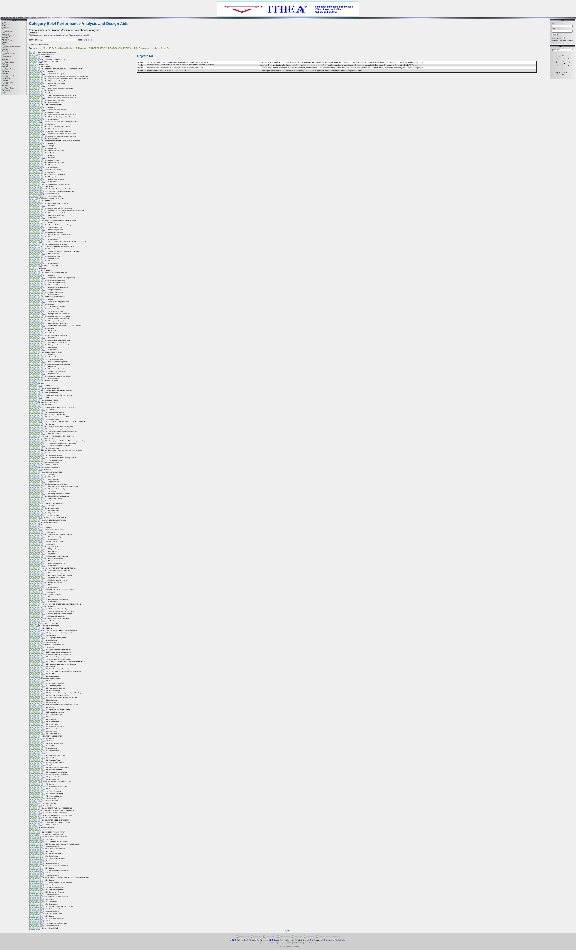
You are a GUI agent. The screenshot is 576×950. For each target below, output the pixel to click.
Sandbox (5, 42)
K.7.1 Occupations (51, 901)
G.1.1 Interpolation (51, 477)
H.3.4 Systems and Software (55, 577)
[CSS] (296, 936)
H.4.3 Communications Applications (57, 599)
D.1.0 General (50, 275)
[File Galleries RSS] (290, 940)
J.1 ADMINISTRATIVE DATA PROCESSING (57, 808)
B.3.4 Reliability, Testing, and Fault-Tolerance (60, 117)
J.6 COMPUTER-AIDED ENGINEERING (55, 820)
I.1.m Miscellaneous (52, 642)
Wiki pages (35, 35)
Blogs (12, 62)
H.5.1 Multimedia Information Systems (58, 609)
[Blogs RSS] (245, 940)
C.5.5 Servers (49, 261)
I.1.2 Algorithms (50, 635)
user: (553, 23)
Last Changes (7, 36)
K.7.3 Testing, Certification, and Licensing (59, 906)
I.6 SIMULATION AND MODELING (54, 755)
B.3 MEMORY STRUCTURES (52, 105)
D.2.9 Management (51, 330)
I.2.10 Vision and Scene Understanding (58, 652)
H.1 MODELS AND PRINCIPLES (53, 529)
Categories (5, 27)
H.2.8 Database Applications (55, 563)
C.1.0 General (50, 206)
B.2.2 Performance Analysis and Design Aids (60, 95)
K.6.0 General (49, 880)
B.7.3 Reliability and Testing (54, 179)
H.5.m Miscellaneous (52, 621)
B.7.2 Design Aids (51, 177)
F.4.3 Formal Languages (53, 460)
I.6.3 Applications (51, 765)
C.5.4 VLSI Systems (52, 258)
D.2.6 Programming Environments (56, 323)
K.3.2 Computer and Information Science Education (62, 844)
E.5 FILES (45, 398)
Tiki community (41, 18)
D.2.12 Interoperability (52, 309)
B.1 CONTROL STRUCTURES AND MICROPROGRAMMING (63, 69)
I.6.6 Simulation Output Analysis (56, 772)
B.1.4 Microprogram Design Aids (56, 81)
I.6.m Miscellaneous (52, 779)
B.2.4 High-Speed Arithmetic (54, 100)
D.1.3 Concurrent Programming (55, 282)
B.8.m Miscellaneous (52, 194)
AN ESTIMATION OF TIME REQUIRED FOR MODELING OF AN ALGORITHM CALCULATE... (179, 62)
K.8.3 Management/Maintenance (56, 923)
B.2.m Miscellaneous (52, 102)
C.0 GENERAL (47, 201)
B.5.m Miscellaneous (52, 153)
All (30, 35)
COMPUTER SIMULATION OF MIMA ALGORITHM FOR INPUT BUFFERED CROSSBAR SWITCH (180, 65)
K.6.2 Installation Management (55, 885)
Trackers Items (74, 35)
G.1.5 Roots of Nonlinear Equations (57, 489)
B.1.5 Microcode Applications (55, 83)
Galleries (5, 49)
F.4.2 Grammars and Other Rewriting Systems (60, 458)
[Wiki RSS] (233, 940)
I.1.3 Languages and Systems (55, 637)
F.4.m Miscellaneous (52, 462)
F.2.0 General (49, 424)
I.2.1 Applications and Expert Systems (58, 649)
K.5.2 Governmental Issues (54, 873)
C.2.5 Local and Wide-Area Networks (57, 234)
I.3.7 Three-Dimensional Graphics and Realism (61, 697)
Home (4, 22)
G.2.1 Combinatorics (52, 508)
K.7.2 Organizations (51, 904)
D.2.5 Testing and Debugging (55, 321)
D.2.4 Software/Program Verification (57, 318)
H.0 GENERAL (47, 527)
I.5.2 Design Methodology (54, 743)
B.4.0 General (50, 124)
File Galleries (14, 76)
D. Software (43, 268)
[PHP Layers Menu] (328, 936)
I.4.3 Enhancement (51, 717)
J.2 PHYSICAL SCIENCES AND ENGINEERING (58, 810)
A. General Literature (46, 54)
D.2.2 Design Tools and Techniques (57, 314)
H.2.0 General (50, 544)
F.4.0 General (49, 453)
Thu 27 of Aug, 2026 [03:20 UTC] (58, 18)
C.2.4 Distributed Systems (54, 232)
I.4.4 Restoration (51, 719)
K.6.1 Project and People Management (58, 882)
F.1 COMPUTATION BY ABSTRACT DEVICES (58, 407)
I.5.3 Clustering (50, 745)
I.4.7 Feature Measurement (54, 726)
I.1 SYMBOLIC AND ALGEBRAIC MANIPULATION (59, 630)
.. (29, 50)
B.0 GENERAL (47, 66)
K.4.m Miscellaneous (52, 863)
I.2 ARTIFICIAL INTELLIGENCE (53, 645)
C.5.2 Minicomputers (52, 254)
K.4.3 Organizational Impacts (55, 858)
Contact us (5, 24)
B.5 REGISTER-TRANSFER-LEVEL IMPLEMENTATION (61, 141)
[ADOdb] (284, 936)
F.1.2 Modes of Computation (55, 414)
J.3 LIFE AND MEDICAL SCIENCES (54, 813)
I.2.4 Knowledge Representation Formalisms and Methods (65, 661)
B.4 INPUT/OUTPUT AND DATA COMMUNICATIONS (110, 48)
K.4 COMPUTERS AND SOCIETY (53, 849)
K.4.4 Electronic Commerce (54, 861)
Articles (12, 53)
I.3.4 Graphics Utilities (52, 690)
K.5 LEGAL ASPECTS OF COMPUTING (55, 865)
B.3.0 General (50, 107)
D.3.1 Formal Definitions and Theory (57, 340)
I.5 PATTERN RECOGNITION (52, 736)
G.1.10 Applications (51, 479)
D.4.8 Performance (51, 374)
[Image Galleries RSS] (270, 940)
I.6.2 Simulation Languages (54, 762)
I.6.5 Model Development (53, 769)
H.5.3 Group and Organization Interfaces (59, 613)
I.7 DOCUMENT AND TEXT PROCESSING (56, 781)
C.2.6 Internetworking (52, 237)
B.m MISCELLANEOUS (53, 196)
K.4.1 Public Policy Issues (53, 853)
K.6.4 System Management (54, 889)
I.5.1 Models (49, 741)
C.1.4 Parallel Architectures (54, 215)
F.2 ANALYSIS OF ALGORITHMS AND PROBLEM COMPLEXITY (64, 422)
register (555, 40)
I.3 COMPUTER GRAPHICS (51, 678)
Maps (12, 83)
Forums (12, 69)
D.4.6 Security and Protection (55, 369)
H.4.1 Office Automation (53, 594)
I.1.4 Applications (51, 640)
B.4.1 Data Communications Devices (57, 126)
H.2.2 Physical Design (52, 549)
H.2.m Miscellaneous (52, 565)
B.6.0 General (50, 158)
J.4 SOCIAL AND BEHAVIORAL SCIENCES (57, 815)
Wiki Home (5, 34)
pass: (553, 28)
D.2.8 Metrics (49, 328)
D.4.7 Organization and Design (55, 371)
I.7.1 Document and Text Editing (56, 786)
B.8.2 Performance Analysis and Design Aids (60, 191)
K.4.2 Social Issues (51, 856)
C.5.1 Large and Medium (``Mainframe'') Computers (62, 251)
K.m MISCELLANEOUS (50, 928)
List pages (5, 39)
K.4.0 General (49, 851)
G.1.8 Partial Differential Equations (57, 496)
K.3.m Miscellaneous (52, 846)
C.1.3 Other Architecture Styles (55, 213)
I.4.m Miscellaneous (52, 733)
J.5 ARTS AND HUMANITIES (52, 817)
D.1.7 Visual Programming (54, 292)
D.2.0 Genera (49, 299)
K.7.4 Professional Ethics (53, 909)
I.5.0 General (49, 738)
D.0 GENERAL (47, 270)
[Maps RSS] (323, 940)
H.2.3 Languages (51, 551)
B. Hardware (81, 48)
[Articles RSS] (256, 940)
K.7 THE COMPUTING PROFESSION (55, 897)
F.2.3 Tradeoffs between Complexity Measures (61, 431)
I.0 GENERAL (47, 628)
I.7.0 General (49, 784)
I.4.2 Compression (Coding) (54, 714)
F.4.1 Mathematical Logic (53, 455)
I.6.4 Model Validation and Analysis (57, 767)
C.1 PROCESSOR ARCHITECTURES (55, 203)
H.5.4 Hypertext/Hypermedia (54, 616)
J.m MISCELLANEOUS (50, 825)
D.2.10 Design (50, 304)
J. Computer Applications (47, 803)
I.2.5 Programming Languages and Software (60, 664)
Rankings (5, 37)
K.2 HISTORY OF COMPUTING (52, 834)
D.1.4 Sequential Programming (55, 285)
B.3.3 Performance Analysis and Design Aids (60, 114)
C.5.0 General (50, 249)
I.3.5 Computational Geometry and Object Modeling (63, 693)
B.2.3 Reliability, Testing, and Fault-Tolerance (60, 98)
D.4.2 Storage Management (54, 359)
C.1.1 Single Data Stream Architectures (58, 208)
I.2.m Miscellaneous (52, 676)
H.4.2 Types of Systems (53, 597)
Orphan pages (7, 41)
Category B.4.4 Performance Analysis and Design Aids (78, 23)
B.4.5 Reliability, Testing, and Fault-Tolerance (60, 136)
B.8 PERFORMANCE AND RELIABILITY (56, 184)
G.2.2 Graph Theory (52, 510)
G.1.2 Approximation (52, 481)
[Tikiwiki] (243, 936)
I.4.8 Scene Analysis (52, 729)
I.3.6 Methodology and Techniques (57, 695)
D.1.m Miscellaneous (52, 294)
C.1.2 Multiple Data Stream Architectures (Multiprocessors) (65, 210)
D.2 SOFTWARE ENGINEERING (53, 297)
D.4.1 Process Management (54, 357)
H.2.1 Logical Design (52, 546)
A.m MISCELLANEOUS (50, 62)
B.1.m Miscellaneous (52, 86)
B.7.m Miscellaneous (52, 182)
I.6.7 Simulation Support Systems (56, 774)
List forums (5, 71)
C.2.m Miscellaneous (52, 239)
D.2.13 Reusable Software (54, 311)
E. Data (42, 383)
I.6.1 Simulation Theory (53, 760)
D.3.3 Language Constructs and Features (59, 345)
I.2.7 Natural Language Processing (57, 669)
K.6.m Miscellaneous (52, 894)
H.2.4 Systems (50, 553)
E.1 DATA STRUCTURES (50, 388)
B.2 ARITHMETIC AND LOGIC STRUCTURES (57, 88)
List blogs (5, 65)
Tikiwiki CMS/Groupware (292, 946)
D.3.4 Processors (51, 347)
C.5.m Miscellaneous (52, 263)
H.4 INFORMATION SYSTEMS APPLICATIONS (58, 589)
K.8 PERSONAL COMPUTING (52, 913)
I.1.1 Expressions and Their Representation (60, 633)
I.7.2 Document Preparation (54, 789)
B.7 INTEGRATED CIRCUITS (52, 170)
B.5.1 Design (49, 146)
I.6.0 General (49, 757)
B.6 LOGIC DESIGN (49, 155)
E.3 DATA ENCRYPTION (50, 393)
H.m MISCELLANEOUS (50, 623)
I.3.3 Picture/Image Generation (55, 688)
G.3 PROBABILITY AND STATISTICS (55, 517)
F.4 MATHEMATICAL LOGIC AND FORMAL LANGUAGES (62, 450)
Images (52, 35)
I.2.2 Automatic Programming (55, 657)
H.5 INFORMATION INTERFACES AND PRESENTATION (61, 604)
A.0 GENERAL (47, 57)
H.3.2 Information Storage (54, 573)
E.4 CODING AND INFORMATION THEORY (57, 395)
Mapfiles (5, 85)
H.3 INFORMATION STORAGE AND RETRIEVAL (59, 568)
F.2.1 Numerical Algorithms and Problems (59, 426)
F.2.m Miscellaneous (52, 434)
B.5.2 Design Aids (51, 148)
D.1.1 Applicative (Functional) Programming (60, 278)
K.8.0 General (49, 916)
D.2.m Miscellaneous (52, 333)
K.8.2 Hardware (50, 921)
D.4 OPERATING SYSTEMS (52, 352)
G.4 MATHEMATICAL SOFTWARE (54, 520)
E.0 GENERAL (47, 386)
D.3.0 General (50, 338)
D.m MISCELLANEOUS (50, 381)
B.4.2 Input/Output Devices (54, 129)
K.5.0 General (49, 868)
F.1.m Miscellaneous (52, 419)
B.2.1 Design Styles (52, 93)
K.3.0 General (49, 839)
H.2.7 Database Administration (55, 561)
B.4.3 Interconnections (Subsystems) (57, 131)
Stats (4, 25)
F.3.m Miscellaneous (52, 448)
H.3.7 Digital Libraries (52, 585)
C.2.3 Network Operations (54, 230)
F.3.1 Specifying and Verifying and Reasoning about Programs (66, 441)
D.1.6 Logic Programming (54, 290)
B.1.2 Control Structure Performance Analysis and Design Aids (66, 76)
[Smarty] (269, 936)
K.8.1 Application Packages (54, 918)
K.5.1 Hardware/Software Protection (57, 870)
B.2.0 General (50, 90)
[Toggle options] (5, 31)
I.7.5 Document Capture (53, 796)
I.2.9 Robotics (50, 673)
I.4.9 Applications (51, 731)
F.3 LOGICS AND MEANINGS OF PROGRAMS (58, 436)
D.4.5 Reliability (50, 366)
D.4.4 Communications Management (57, 364)
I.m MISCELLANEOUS (50, 801)
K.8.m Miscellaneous (52, 925)
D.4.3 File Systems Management (56, 362)
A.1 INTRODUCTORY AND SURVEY (54, 59)
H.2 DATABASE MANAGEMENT (53, 541)
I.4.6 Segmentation (51, 724)
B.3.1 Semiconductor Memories (56, 110)
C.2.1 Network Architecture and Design (58, 225)
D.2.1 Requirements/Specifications (57, 302)
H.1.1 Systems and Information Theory (58, 534)
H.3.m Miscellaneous (52, 587)
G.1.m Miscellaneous (52, 501)
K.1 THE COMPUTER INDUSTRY (53, 832)
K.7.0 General (49, 899)
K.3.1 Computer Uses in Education (57, 841)
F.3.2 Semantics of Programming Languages (60, 443)
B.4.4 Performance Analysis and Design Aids (152, 48)
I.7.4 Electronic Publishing (54, 793)
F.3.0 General (49, 438)
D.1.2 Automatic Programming (55, 280)
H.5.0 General (50, 606)
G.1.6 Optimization (51, 491)
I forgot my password (566, 40)
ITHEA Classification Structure (61, 48)
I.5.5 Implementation (52, 750)
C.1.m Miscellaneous (52, 218)
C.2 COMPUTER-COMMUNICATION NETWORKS (59, 220)
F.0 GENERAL (47, 405)
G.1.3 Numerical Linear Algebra (56, 484)
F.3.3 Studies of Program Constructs (57, 446)
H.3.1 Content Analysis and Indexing (57, 570)
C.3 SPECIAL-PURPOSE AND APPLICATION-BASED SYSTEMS (64, 242)
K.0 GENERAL (47, 829)
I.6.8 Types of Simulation (53, 777)
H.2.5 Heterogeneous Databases (56, 556)
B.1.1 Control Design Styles (54, 74)
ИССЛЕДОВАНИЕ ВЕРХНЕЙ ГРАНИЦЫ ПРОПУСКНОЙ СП (168, 70)
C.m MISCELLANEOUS (50, 266)
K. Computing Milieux (46, 827)
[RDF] (309, 936)
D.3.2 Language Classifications (56, 342)
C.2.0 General (50, 222)
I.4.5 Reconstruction (52, 721)
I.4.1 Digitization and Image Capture (57, 709)
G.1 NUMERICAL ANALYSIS (52, 472)
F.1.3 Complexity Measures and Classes (59, 417)
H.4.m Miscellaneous (52, 601)
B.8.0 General (49, 186)
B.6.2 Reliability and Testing (54, 162)
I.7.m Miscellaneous (52, 798)
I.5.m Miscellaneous (52, 753)
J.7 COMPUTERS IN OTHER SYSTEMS (56, 822)
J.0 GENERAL (47, 805)
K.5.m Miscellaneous (52, 875)
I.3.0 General (49, 681)
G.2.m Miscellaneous (52, 515)
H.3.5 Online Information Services (56, 580)
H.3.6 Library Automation (53, 582)
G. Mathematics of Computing (49, 467)
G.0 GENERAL (47, 470)
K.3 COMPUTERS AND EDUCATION (54, 837)
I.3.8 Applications (51, 700)
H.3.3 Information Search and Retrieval (58, 575)
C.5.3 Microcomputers (52, 256)
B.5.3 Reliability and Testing (54, 150)
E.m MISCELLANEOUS (50, 400)
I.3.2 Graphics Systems (53, 685)
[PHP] (256, 936)
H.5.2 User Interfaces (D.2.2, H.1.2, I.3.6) (59, 611)
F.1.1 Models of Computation (55, 412)
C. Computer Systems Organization (51, 198)
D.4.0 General (50, 354)
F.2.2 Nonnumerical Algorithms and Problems (60, 429)
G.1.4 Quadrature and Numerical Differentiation (61, 486)
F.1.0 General (49, 410)
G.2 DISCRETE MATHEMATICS (53, 503)
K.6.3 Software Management (54, 887)
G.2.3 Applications (51, 513)
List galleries (6, 78)
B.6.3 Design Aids (51, 165)
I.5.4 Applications (51, 748)
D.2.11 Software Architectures (55, 306)
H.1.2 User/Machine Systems (55, 537)
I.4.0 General (49, 707)
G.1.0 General (50, 474)
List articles (6, 58)
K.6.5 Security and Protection (55, 892)
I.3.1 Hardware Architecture (54, 683)
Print (3, 44)
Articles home (6, 56)
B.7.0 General (50, 172)
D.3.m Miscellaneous (52, 350)
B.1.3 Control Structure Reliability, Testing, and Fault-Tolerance (66, 78)
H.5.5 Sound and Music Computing (57, 618)
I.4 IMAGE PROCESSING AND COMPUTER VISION (60, 705)
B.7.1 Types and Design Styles (55, 174)
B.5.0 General (50, 143)
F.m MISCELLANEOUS (50, 465)
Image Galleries (15, 46)
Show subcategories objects (38, 44)
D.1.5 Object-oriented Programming (57, 287)
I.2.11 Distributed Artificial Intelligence (58, 654)
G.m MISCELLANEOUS (50, 522)
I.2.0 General (49, 647)
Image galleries (44, 35)
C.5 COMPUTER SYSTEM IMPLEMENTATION (58, 246)
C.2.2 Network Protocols (53, 227)
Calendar (5, 29)
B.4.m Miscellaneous (52, 138)
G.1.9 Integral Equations (53, 498)
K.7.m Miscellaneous (52, 911)
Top (45, 48)
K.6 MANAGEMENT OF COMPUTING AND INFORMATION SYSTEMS (66, 877)
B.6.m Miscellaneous (52, 167)
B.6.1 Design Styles (52, 160)
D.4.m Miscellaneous (52, 378)
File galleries (60, 35)
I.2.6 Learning (50, 666)
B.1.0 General (50, 71)
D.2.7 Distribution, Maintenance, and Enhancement (63, 326)
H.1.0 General (50, 532)
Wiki (11, 31)
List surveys (6, 90)
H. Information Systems (47, 525)
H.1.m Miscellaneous (52, 539)
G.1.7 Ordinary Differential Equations (57, 493)
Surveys (12, 88)
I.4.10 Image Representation (55, 712)
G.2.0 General (50, 505)
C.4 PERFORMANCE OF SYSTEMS (54, 244)
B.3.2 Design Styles (52, 112)
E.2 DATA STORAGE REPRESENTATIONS (57, 390)
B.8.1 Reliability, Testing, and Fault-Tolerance (60, 189)
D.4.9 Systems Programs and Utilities (57, 376)
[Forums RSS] (309, 940)
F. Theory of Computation (48, 402)
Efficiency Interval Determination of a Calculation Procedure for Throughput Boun (175, 67)
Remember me (557, 38)
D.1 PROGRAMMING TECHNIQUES (54, 273)
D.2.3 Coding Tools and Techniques (57, 316)
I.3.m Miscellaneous (52, 702)
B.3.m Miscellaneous (52, 119)
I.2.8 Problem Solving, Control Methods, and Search (63, 671)
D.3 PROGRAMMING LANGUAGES (54, 335)
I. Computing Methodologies (49, 625)
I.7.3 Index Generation (53, 791)
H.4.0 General (50, 592)
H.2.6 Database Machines (54, 558)
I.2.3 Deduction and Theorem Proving (58, 659)
